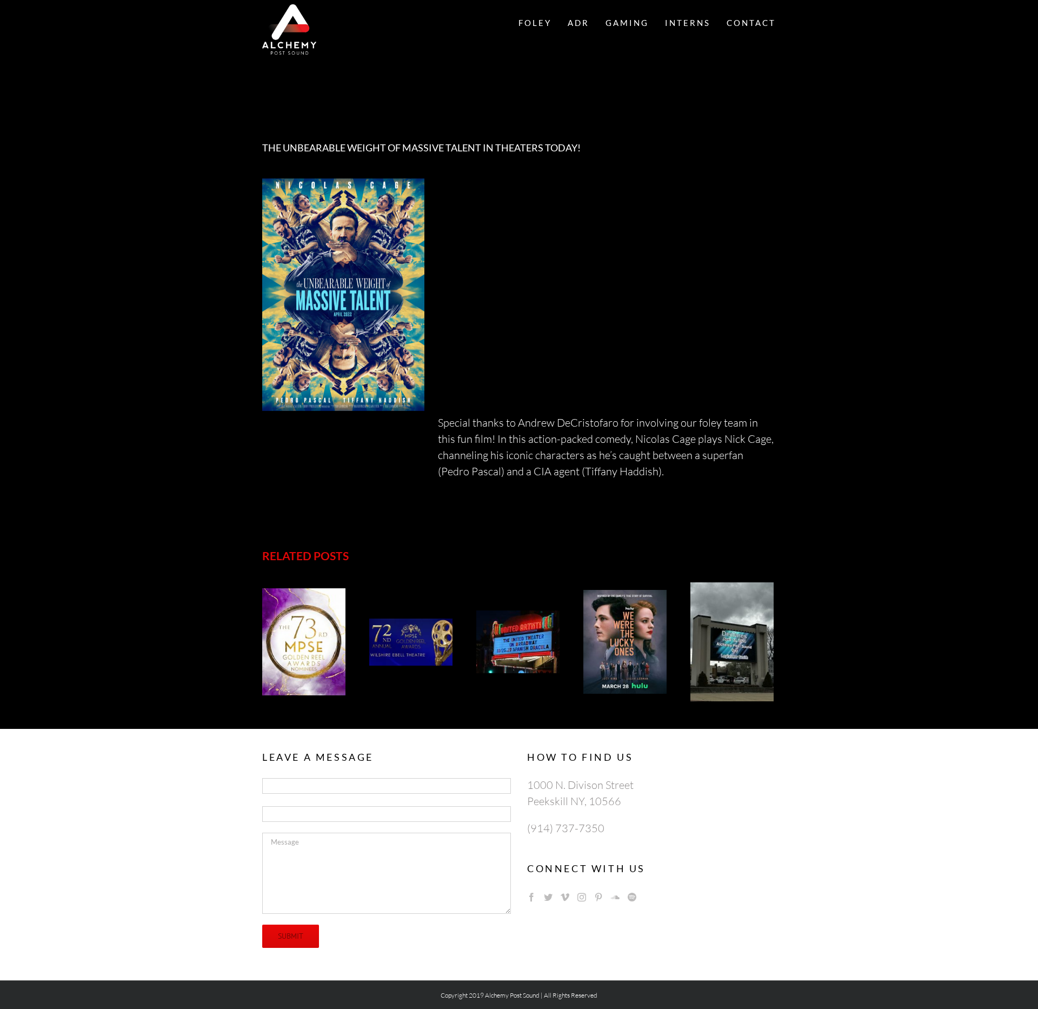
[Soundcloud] (615, 897)
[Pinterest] (598, 897)
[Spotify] (632, 897)
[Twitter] (548, 897)
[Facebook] (531, 897)
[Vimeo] (565, 897)
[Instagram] (581, 897)
